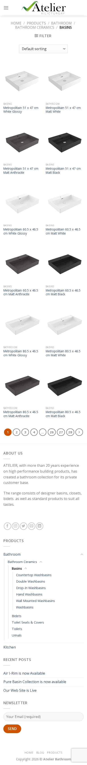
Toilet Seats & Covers (28, 622)
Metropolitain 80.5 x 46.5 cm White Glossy (20, 353)
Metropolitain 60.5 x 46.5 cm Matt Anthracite (20, 292)
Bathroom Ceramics (34, 27)
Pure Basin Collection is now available (34, 681)
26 (52, 432)
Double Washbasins (30, 581)
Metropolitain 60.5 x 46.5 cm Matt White (63, 231)
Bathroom (61, 23)
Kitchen (9, 647)
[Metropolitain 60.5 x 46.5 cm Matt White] (65, 203)
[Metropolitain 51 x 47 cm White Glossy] (22, 81)
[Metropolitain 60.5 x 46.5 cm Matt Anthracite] (22, 264)
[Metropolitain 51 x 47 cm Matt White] (65, 81)
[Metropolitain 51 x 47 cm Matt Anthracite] (22, 142)
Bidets (16, 616)
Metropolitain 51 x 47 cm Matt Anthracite (20, 170)
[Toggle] (82, 554)
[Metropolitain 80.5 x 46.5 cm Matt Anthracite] (22, 385)
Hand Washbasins (29, 594)
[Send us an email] (31, 526)
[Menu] (6, 7)
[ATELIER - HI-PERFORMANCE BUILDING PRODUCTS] (43, 7)
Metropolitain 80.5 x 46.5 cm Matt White (63, 353)
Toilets (17, 629)
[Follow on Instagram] (15, 526)
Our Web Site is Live (20, 690)
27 (61, 432)
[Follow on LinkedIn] (39, 526)
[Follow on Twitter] (23, 526)
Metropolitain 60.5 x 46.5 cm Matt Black (63, 292)
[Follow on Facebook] (7, 526)
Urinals (17, 635)
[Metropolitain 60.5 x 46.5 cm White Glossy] (22, 203)
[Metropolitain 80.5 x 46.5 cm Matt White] (65, 324)
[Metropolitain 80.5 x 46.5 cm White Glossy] (22, 324)
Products (36, 23)
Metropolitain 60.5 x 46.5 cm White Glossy (20, 231)
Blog (40, 753)
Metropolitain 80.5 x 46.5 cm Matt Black (63, 414)
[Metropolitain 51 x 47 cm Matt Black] (65, 142)
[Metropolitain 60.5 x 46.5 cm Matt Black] (65, 264)
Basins (17, 568)
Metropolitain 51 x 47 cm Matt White (63, 110)
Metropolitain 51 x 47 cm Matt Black (63, 170)
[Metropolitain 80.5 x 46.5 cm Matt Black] (65, 385)
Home (16, 23)
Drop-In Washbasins (31, 588)
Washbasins (24, 607)
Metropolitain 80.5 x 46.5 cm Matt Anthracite (20, 414)
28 (70, 432)
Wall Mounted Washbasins (35, 601)
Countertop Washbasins (34, 575)
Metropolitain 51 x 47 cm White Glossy (20, 110)
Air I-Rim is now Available (24, 673)
